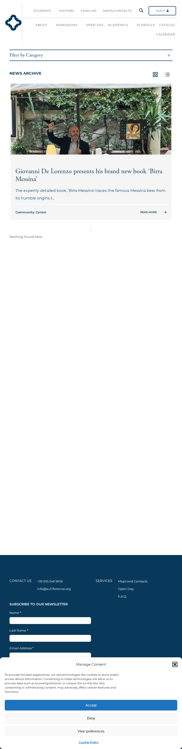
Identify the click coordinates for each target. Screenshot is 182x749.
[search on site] (141, 11)
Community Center (30, 212)
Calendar (165, 34)
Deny (91, 718)
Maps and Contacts (132, 581)
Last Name (18, 630)
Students (42, 11)
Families (88, 11)
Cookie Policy (89, 742)
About (41, 25)
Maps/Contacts (117, 11)
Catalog (167, 25)
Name (15, 613)
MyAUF (161, 10)
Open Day (95, 25)
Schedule (146, 25)
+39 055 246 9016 (50, 581)
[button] (175, 664)
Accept (91, 705)
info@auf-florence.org (54, 589)
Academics (118, 25)
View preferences (91, 731)
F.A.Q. (122, 596)
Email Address (21, 648)
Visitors (66, 11)
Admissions (66, 25)
